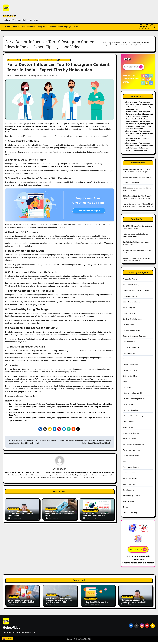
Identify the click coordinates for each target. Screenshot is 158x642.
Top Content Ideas (129, 484)
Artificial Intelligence (130, 296)
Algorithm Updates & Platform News (136, 290)
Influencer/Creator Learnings (133, 416)
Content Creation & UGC (132, 330)
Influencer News (129, 404)
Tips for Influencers (64, 59)
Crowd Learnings (129, 342)
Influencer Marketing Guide (30, 59)
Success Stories (129, 473)
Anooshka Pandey (16, 518)
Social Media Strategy (131, 467)
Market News (128, 427)
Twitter (125, 507)
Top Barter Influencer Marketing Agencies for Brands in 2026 (96, 514)
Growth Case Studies (130, 364)
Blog (76, 27)
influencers (42, 76)
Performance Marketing (131, 450)
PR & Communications (131, 456)
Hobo (125, 382)
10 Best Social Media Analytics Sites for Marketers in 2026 (96, 603)
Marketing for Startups (131, 433)
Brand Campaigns (129, 307)
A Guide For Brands (130, 279)
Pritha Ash (61, 468)
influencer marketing (28, 76)
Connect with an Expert (89, 210)
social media (52, 76)
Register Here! (31, 396)
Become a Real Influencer (24, 27)
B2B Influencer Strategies (132, 302)
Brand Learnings (129, 313)
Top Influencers (128, 490)
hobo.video (15, 76)
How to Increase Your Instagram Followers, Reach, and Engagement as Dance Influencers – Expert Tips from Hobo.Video (60, 404)
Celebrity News (128, 325)
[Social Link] (131, 625)
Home (7, 27)
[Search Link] (141, 26)
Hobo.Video (9, 15)
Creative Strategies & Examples (134, 336)
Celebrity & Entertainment (132, 319)
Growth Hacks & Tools (119, 43)
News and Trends (129, 439)
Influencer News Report (131, 410)
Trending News (128, 501)
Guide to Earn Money (130, 376)
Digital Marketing (129, 353)
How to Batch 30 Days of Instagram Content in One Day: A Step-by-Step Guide (59, 513)
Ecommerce (127, 359)
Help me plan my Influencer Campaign (54, 27)
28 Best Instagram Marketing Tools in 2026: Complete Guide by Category (21, 602)
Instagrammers (128, 421)
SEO (125, 461)
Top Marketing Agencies (131, 496)
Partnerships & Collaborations (133, 444)
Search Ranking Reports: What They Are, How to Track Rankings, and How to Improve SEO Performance (138, 180)
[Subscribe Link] (146, 26)
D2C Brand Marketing (131, 347)
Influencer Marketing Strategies (48, 59)
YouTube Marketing (130, 513)
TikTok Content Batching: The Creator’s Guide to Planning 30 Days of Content (20, 513)
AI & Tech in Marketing (131, 285)
